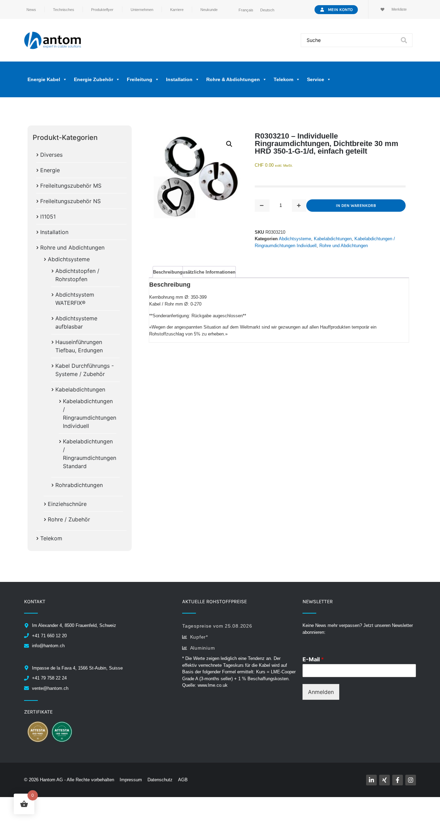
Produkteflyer (102, 10)
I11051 (48, 216)
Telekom (51, 538)
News (31, 10)
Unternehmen (142, 10)
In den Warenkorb (356, 205)
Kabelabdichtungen (80, 389)
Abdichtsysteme (69, 259)
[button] (229, 144)
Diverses (51, 154)
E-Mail (313, 659)
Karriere (177, 10)
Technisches (63, 10)
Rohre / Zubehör (69, 519)
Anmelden (321, 691)
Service (315, 79)
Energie (50, 170)
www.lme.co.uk (213, 685)
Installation (54, 232)
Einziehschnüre (67, 503)
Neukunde (209, 10)
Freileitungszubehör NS (70, 201)
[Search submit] (404, 40)
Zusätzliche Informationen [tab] (207, 272)
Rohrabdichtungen (79, 485)
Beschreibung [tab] (168, 272)
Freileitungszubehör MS (70, 185)
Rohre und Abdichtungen (72, 247)
